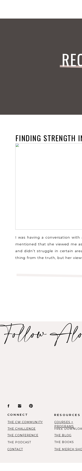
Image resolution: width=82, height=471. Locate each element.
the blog (62, 435)
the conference (22, 435)
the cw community (25, 422)
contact (15, 449)
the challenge (22, 429)
